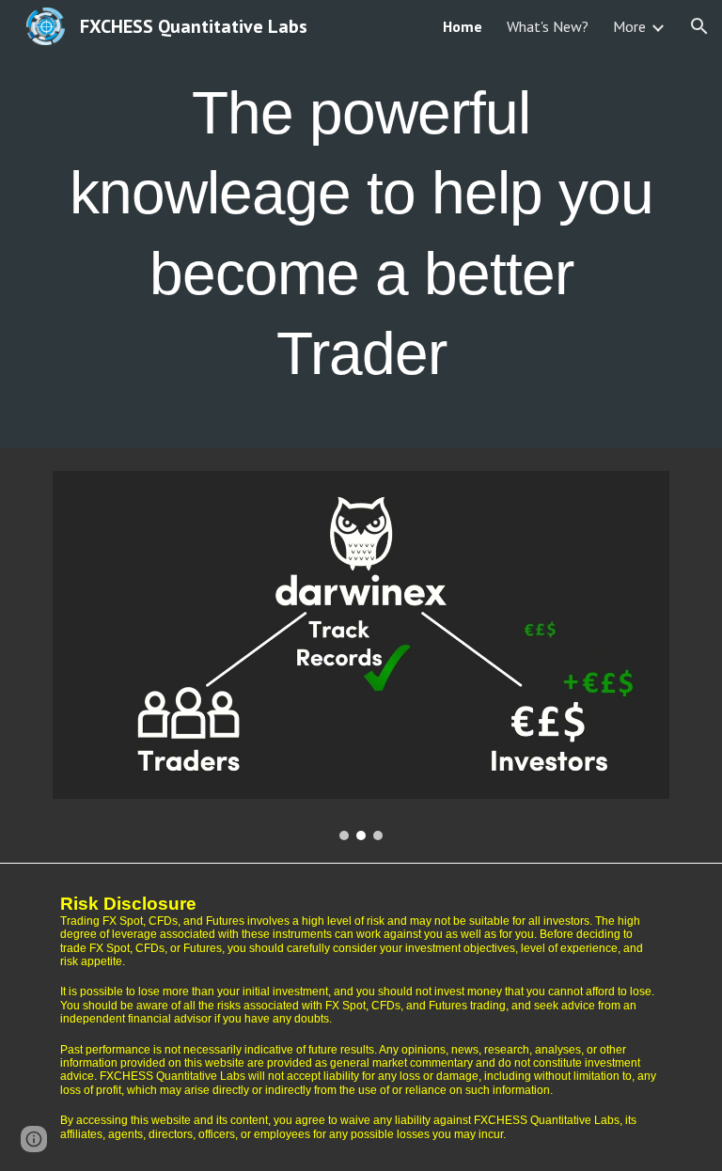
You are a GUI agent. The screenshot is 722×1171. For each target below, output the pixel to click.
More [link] (629, 26)
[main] (360, 224)
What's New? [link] (548, 26)
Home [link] (462, 26)
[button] (699, 26)
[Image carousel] (360, 655)
